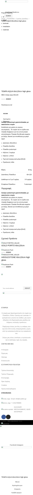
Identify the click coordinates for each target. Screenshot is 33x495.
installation (6, 26)
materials (6, 30)
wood (5, 20)
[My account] (31, 14)
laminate (6, 23)
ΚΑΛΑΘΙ (5, 113)
